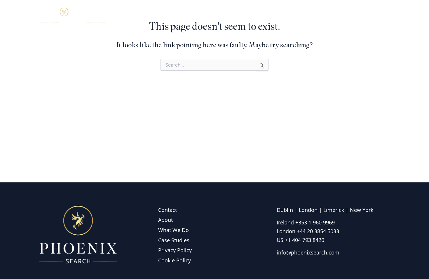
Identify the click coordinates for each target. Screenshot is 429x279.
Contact (373, 15)
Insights (341, 15)
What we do (300, 15)
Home (226, 15)
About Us (257, 15)
